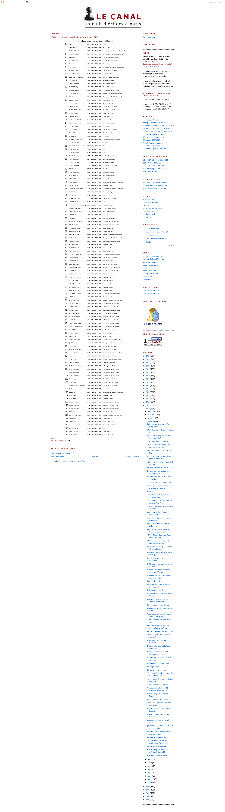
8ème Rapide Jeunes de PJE (158, 605)
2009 (148, 787)
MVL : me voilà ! (149, 200)
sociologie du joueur (150, 265)
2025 (148, 359)
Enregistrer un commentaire (61, 453)
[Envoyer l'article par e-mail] (69, 440)
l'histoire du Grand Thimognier (154, 259)
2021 (148, 372)
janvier (150, 782)
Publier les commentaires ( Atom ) (74, 461)
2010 (148, 409)
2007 (148, 793)
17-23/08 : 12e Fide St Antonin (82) (156, 183)
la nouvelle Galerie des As (153, 134)
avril (149, 773)
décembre (152, 411)
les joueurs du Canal (150, 203)
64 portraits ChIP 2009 (151, 140)
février (150, 779)
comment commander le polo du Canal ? (158, 126)
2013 (148, 399)
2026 (148, 356)
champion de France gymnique (154, 123)
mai (149, 769)
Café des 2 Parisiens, (151, 61)
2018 (148, 382)
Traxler (148, 242)
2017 (148, 386)
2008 (148, 790)
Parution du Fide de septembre (158, 755)
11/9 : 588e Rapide (150, 171)
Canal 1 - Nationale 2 (151, 291)
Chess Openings (152, 228)
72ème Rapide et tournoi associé (159, 483)
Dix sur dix (151, 492)
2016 (148, 389)
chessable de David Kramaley (158, 232)
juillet (150, 763)
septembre (152, 421)
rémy (145, 268)
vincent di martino (150, 262)
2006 (148, 796)
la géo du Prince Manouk (152, 256)
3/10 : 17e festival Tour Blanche (155, 189)
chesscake (147, 217)
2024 (148, 363)
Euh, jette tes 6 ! (152, 235)
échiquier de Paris (150, 271)
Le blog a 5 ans (153, 667)
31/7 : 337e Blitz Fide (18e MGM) (155, 160)
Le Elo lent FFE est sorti (156, 670)
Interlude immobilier (154, 581)
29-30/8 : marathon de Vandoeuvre (156, 186)
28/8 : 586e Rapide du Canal (153, 166)
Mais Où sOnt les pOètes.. (153, 143)
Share (53, 438)
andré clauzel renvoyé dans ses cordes (158, 131)
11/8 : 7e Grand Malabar (152, 163)
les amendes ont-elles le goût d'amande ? (158, 128)
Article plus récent (57, 457)
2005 (148, 800)
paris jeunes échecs (150, 274)
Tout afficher (171, 245)
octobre (151, 418)
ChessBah (147, 206)
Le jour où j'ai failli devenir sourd (159, 700)
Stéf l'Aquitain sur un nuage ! (158, 441)
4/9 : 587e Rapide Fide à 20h (154, 169)
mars (150, 776)
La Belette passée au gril (156, 737)
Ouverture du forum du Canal (158, 663)
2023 (148, 366)
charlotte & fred (149, 214)
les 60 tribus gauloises (151, 146)
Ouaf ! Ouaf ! (148, 279)
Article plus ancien (132, 457)
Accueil (95, 457)
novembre (152, 415)
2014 (148, 395)
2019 (148, 379)
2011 (148, 405)
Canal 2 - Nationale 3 (151, 294)
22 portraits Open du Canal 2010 (155, 149)
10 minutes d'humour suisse (153, 137)
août (150, 760)
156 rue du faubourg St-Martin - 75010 (157, 64)
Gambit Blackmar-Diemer (156, 239)
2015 (148, 392)
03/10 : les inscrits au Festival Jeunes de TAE (74, 37)
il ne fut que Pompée (151, 120)
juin (149, 766)
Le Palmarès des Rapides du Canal (160, 468)
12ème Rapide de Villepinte (157, 685)
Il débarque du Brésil (155, 590)
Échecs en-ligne (149, 37)
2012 (148, 402)
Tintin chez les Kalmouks (152, 208)
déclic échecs (148, 276)
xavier (167, 99)
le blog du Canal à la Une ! (157, 746)
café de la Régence (150, 211)
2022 (148, 369)
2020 (148, 376)
